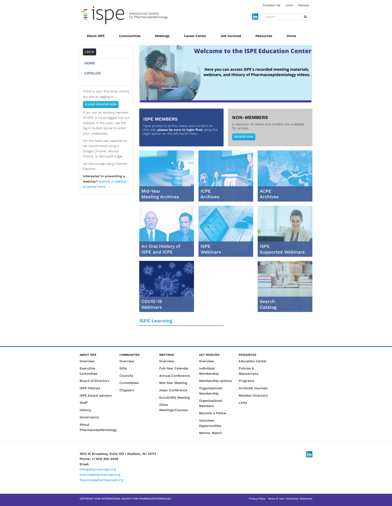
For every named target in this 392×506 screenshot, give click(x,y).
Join (289, 5)
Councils (126, 376)
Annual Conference (174, 376)
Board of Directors (94, 381)
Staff (84, 403)
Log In (89, 51)
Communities (130, 36)
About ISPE (96, 36)
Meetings (162, 36)
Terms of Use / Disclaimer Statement (290, 498)
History (85, 410)
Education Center (253, 361)
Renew (303, 5)
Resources (263, 36)
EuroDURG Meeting (174, 397)
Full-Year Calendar (174, 368)
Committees (129, 383)
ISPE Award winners (96, 395)
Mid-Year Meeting (173, 383)
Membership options (215, 381)
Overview (87, 361)
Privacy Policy (257, 498)
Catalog (92, 73)
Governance (89, 417)
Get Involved (231, 36)
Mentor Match (210, 433)
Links (243, 403)
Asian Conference (173, 390)
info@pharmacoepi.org (98, 469)
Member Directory (253, 395)
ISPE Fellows (90, 388)
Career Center (195, 36)
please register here (101, 104)
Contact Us (272, 5)
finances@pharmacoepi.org (101, 480)
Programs (246, 381)
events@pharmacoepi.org (100, 475)
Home (291, 36)
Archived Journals (253, 388)
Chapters (126, 390)
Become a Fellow (212, 413)
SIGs (123, 368)
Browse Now (243, 136)
